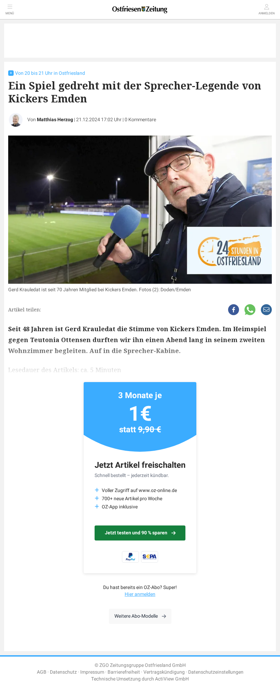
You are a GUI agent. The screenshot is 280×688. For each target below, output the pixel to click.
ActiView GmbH (172, 679)
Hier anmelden (140, 594)
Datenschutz (63, 672)
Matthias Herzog (55, 119)
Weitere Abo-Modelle (136, 616)
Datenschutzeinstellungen (215, 672)
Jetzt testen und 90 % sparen (136, 532)
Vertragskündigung (164, 672)
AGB (41, 672)
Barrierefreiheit (124, 672)
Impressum (92, 672)
